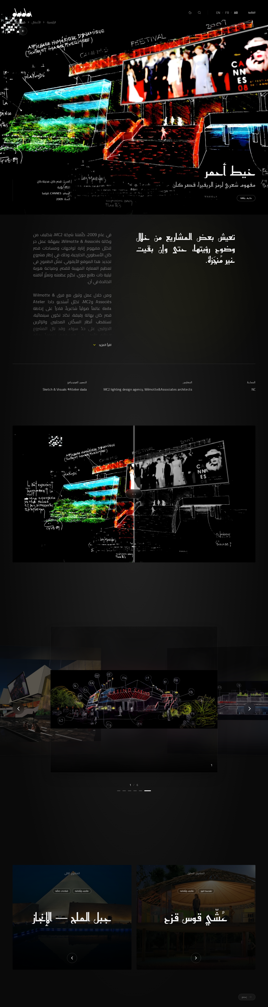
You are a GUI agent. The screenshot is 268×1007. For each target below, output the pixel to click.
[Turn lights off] (190, 12)
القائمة (251, 12)
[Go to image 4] (129, 790)
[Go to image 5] (124, 790)
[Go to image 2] (142, 790)
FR (227, 12)
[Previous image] (249, 708)
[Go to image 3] (135, 790)
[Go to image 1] (149, 790)
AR (236, 12)
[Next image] (18, 708)
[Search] (199, 12)
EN (218, 12)
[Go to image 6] (118, 790)
